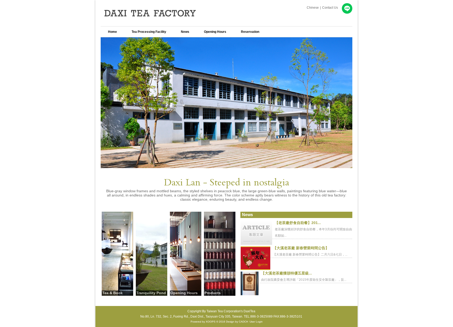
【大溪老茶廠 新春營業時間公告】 (301, 248)
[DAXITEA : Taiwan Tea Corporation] (158, 22)
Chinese (313, 7)
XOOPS (210, 321)
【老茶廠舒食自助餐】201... (298, 223)
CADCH (243, 321)
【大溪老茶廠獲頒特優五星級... (286, 273)
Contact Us (330, 7)
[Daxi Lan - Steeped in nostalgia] (226, 166)
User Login (256, 321)
